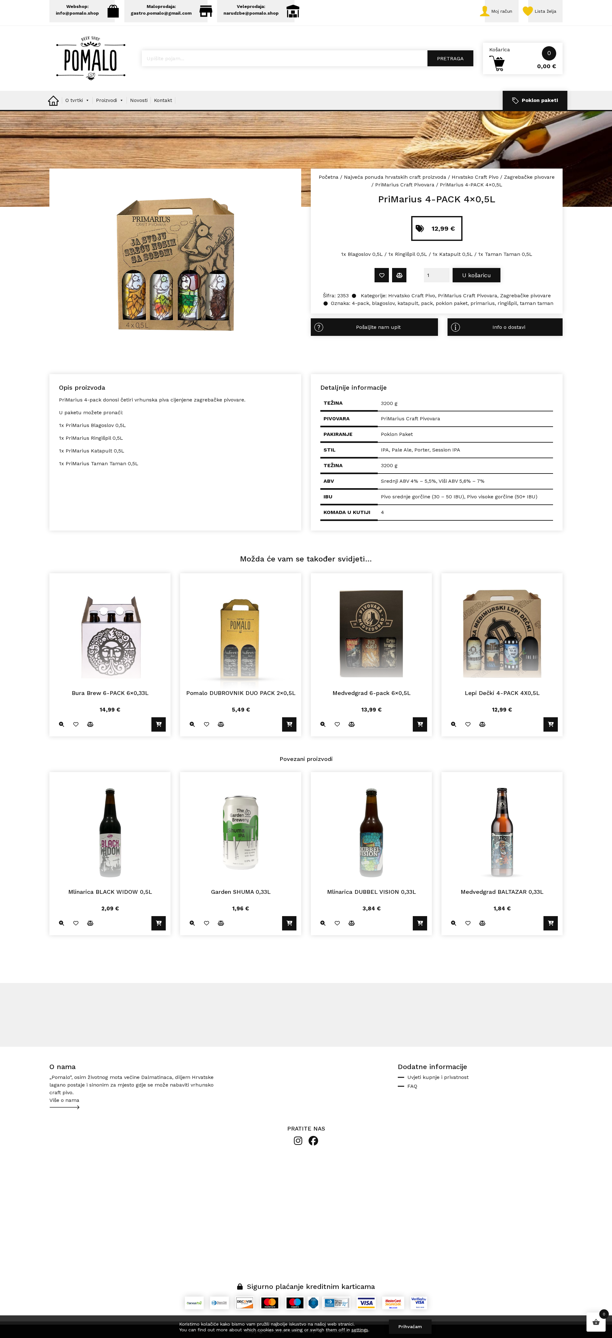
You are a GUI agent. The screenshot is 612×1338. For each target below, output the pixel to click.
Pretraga (450, 58)
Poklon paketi (540, 100)
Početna (329, 177)
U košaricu (476, 275)
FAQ (412, 1086)
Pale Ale (402, 450)
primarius (482, 303)
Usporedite (399, 275)
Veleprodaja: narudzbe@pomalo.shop (251, 10)
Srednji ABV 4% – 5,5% (408, 481)
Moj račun (501, 11)
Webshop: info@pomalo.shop (77, 10)
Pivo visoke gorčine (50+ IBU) (502, 497)
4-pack (360, 303)
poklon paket (452, 303)
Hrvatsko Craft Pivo (475, 177)
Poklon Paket (397, 434)
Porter (421, 450)
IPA (385, 450)
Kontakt (163, 100)
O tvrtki (74, 100)
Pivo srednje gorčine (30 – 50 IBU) (422, 497)
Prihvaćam (410, 1326)
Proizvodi (106, 100)
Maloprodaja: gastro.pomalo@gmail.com (161, 10)
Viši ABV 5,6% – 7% (461, 481)
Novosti (139, 100)
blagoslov (383, 303)
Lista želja (545, 11)
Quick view (61, 724)
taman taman (536, 303)
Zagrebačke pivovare (529, 177)
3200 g (389, 465)
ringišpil (507, 303)
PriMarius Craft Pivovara (404, 185)
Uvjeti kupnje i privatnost (438, 1077)
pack (427, 303)
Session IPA (446, 450)
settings (360, 1329)
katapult (407, 303)
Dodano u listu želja (382, 275)
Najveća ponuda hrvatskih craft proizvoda (395, 177)
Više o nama (64, 1100)
